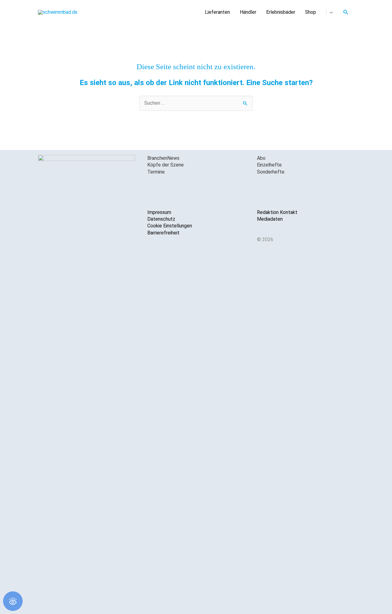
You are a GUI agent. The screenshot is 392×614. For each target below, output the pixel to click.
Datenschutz (161, 219)
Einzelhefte (269, 165)
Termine (156, 172)
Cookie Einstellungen (169, 226)
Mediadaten (270, 219)
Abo (261, 158)
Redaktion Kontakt (277, 212)
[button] (346, 12)
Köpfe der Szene (165, 165)
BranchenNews (163, 158)
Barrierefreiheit (163, 233)
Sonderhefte (271, 172)
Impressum (159, 212)
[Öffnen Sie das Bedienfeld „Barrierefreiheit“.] (13, 601)
